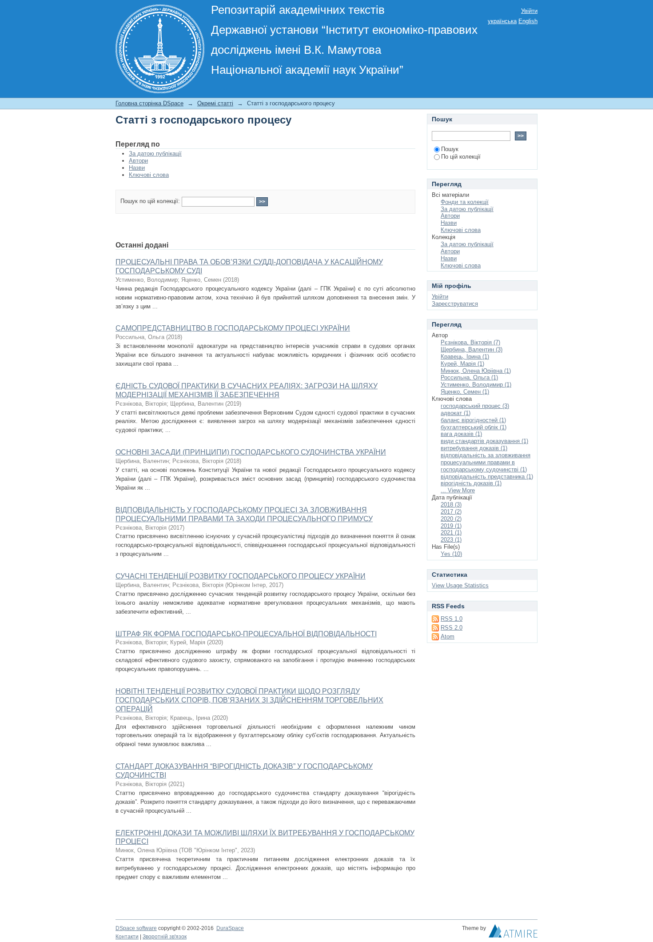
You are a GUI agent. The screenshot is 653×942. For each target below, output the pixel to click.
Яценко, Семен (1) (465, 391)
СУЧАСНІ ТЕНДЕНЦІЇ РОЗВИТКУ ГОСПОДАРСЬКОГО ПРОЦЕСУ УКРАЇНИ (240, 576)
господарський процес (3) (475, 406)
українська (502, 21)
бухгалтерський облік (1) (473, 427)
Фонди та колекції (465, 202)
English (528, 21)
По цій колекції (461, 156)
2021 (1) (451, 532)
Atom (447, 636)
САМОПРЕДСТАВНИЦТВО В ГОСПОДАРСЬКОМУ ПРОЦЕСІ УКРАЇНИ (232, 328)
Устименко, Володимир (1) (476, 384)
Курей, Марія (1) (462, 363)
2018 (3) (451, 504)
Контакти (127, 937)
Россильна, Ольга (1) (469, 377)
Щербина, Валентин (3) (471, 349)
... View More (458, 490)
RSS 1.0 (451, 618)
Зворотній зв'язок (165, 937)
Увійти (529, 11)
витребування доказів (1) (474, 448)
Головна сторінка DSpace (149, 103)
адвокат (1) (455, 413)
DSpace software (136, 928)
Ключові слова (149, 175)
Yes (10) (451, 554)
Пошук (449, 149)
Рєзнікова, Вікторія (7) (470, 342)
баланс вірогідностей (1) (473, 420)
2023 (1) (451, 539)
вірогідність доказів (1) (471, 483)
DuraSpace (230, 928)
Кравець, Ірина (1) (465, 356)
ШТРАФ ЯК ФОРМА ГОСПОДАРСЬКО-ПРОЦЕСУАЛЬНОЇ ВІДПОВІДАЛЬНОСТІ (246, 634)
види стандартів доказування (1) (484, 441)
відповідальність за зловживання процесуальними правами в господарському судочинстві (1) (485, 462)
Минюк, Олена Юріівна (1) (476, 370)
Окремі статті (215, 103)
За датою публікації (155, 153)
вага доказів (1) (461, 434)
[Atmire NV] (513, 933)
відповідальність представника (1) (487, 476)
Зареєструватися (455, 303)
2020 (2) (451, 518)
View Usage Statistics (460, 585)
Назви (137, 167)
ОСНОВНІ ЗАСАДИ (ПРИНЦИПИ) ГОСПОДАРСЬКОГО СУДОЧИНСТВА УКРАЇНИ (250, 452)
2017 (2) (451, 511)
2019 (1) (451, 526)
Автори (138, 160)
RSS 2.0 (451, 627)
